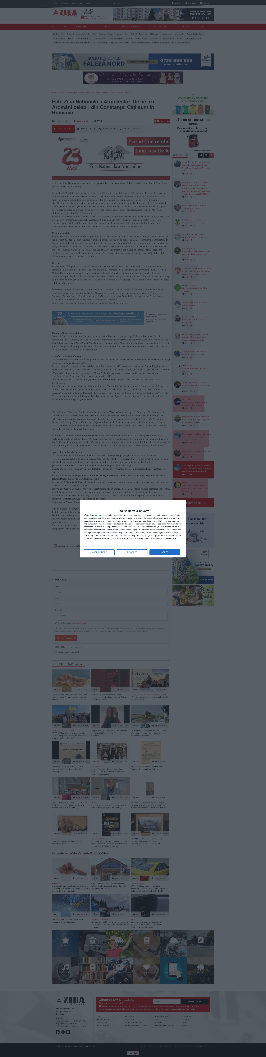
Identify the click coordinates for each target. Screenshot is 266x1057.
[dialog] (133, 528)
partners (98, 515)
